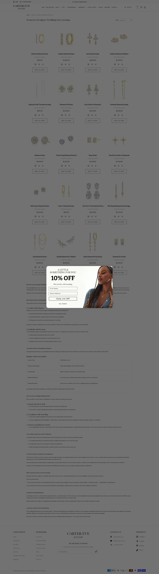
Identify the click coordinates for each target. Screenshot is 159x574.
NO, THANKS (63, 303)
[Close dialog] (111, 268)
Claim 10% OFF (63, 299)
